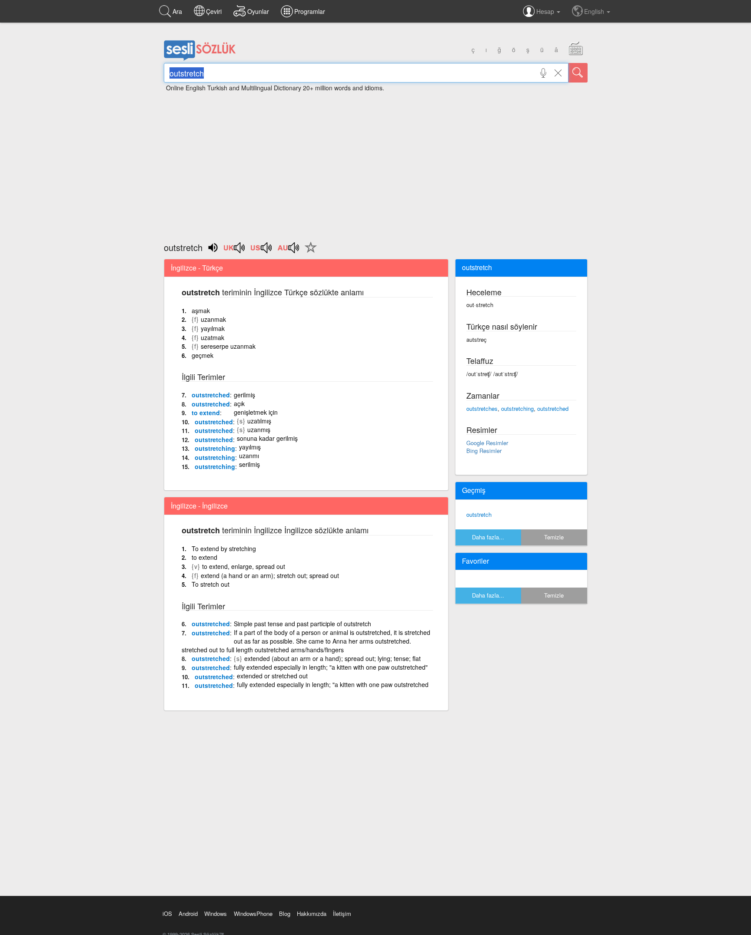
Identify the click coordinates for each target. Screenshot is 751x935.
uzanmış (258, 429)
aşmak (201, 310)
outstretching (215, 448)
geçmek (202, 355)
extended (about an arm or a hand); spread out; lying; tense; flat (332, 658)
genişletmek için (256, 412)
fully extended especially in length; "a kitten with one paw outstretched (333, 684)
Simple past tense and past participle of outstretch (302, 623)
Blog (284, 913)
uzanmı (249, 455)
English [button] (595, 11)
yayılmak (213, 328)
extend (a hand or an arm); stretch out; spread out (270, 575)
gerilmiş (244, 394)
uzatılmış (259, 420)
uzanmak (213, 319)
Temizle (554, 537)
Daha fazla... (488, 537)
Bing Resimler (484, 450)
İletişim (342, 913)
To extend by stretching (224, 548)
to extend (206, 412)
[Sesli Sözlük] (200, 58)
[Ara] (578, 73)
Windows (215, 913)
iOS (167, 913)
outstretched (211, 394)
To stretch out (210, 584)
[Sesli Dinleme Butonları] (234, 250)
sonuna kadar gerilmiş (267, 438)
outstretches (482, 408)
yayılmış (250, 447)
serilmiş (249, 464)
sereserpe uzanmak (228, 346)
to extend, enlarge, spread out (243, 566)
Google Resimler (487, 443)
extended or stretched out (272, 675)
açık (239, 403)
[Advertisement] (375, 163)
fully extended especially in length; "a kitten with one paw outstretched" (331, 667)
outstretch (479, 514)
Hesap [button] (546, 11)
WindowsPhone (253, 913)
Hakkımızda (311, 913)
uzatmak (212, 337)
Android (188, 913)
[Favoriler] (308, 252)
